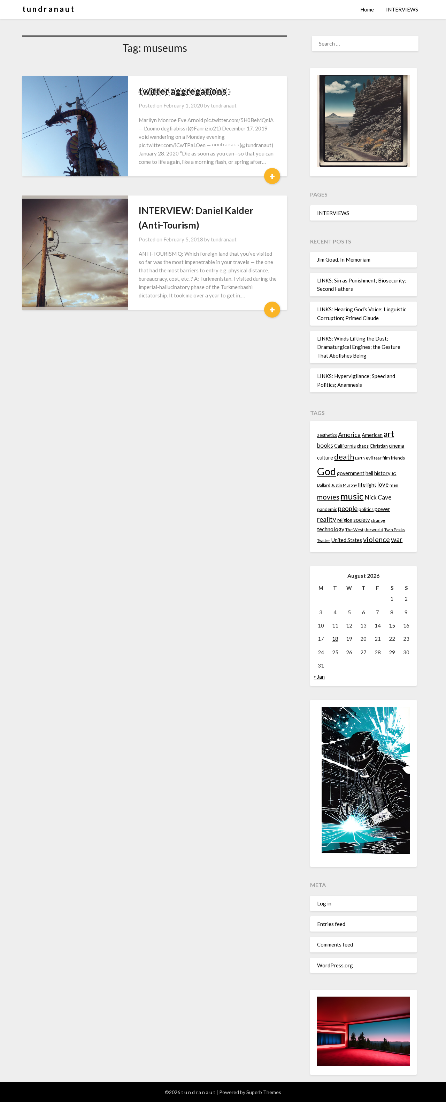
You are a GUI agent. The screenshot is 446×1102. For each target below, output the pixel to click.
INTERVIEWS (402, 9)
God (326, 471)
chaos (363, 446)
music (351, 496)
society (361, 520)
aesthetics (327, 435)
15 (392, 625)
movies (328, 497)
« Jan (319, 676)
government (350, 473)
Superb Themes (263, 1092)
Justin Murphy (344, 485)
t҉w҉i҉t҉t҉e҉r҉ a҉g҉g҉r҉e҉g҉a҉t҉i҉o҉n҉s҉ (182, 91)
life (362, 484)
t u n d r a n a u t (48, 9)
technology (330, 529)
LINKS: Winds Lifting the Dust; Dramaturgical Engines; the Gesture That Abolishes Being (358, 347)
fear (378, 458)
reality (326, 519)
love (383, 484)
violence (376, 539)
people (347, 508)
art (389, 434)
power (382, 509)
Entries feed (331, 924)
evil (369, 458)
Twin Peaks (394, 529)
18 (335, 639)
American (372, 435)
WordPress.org (335, 965)
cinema (396, 446)
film (386, 458)
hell (369, 473)
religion (344, 520)
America (349, 434)
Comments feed (335, 944)
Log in (324, 903)
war (396, 539)
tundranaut (224, 105)
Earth (360, 458)
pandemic (327, 509)
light (371, 485)
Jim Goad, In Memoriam (343, 259)
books (325, 445)
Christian (379, 446)
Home (367, 9)
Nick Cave (378, 497)
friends (398, 458)
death (344, 456)
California (345, 446)
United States (346, 540)
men (394, 485)
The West (354, 529)
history (382, 473)
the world (373, 529)
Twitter (323, 540)
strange (378, 520)
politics (366, 509)
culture (325, 458)
